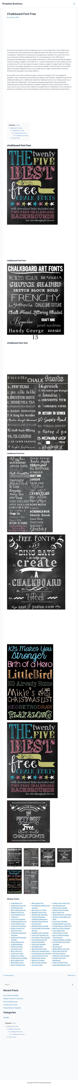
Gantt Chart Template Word (40, 951)
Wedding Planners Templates (62, 915)
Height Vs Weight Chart (60, 962)
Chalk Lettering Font (17, 942)
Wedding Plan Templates (40, 915)
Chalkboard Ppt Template (19, 958)
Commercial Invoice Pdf (39, 940)
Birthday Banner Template (40, 926)
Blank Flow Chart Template (61, 928)
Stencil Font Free (16, 930)
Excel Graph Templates (60, 921)
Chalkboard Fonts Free (18, 905)
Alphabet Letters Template (40, 933)
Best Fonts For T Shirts (39, 910)
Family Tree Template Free (40, 935)
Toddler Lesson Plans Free (61, 903)
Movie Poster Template (60, 908)
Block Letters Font (37, 903)
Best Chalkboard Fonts (18, 910)
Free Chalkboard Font (18, 915)
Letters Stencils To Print (60, 933)
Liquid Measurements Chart (61, 965)
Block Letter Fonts (58, 912)
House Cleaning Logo (10, 1002)
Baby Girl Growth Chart (39, 949)
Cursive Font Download (18, 926)
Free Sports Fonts (16, 949)
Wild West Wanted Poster (40, 921)
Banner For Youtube (38, 960)
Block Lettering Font (17, 960)
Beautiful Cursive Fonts (39, 912)
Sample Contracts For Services (13, 998)
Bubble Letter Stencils (39, 958)
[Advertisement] (23, 34)
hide (18, 125)
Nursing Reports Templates (12, 1008)
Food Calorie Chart (59, 930)
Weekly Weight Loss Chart (61, 949)
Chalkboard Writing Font (19, 921)
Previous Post (8, 975)
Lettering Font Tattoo (17, 956)
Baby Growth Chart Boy (39, 962)
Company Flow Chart (10, 1005)
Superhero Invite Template (61, 956)
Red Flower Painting (59, 953)
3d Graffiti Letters (37, 947)
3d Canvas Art (57, 947)
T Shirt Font (14, 917)
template (6, 1017)
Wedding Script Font (17, 912)
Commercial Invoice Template (41, 953)
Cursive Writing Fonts (18, 924)
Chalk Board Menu (17, 944)
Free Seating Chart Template (41, 937)
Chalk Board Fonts (17, 908)
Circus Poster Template (10, 995)
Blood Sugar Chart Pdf (60, 951)
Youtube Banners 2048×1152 (62, 926)
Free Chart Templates (39, 944)
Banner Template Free (18, 965)
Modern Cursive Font (17, 928)
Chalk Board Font (16, 903)
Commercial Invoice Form (40, 956)
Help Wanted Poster (59, 905)
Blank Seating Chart (17, 962)
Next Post (72, 975)
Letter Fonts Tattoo (17, 953)
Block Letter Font (16, 951)
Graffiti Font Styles (17, 947)
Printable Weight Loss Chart (61, 924)
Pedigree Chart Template (60, 910)
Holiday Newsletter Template (62, 940)
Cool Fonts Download (18, 919)
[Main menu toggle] (74, 4)
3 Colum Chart (36, 924)
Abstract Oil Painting (38, 942)
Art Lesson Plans (37, 965)
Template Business (12, 3)
